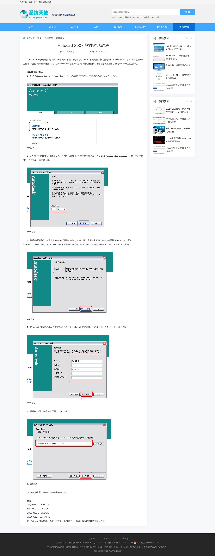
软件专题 (162, 27)
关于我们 (107, 538)
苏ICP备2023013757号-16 (122, 543)
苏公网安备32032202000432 (148, 543)
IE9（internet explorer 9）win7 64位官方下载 (178, 47)
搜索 (187, 12)
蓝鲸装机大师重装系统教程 (178, 65)
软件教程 (60, 38)
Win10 (52, 27)
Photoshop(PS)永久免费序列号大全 (178, 130)
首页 (30, 27)
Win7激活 (155, 17)
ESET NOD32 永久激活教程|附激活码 (177, 57)
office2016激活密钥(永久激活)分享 (178, 86)
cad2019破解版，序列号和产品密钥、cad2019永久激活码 (178, 111)
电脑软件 (140, 27)
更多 (188, 38)
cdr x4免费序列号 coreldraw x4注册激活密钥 (178, 140)
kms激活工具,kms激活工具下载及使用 (178, 120)
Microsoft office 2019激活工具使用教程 (178, 77)
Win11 (74, 27)
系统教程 (184, 27)
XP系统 (118, 27)
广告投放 (124, 538)
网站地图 (90, 538)
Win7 (97, 27)
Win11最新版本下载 (127, 17)
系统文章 (49, 38)
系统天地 (46, 2)
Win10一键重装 (143, 17)
